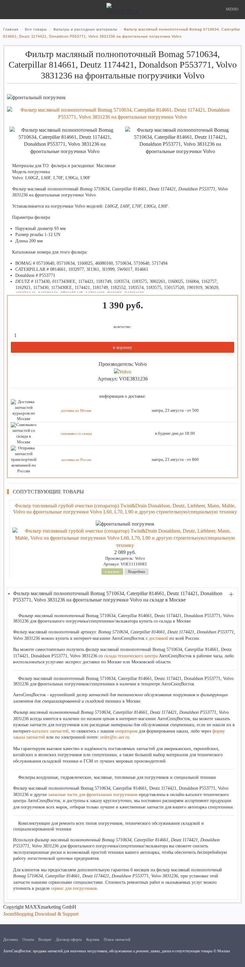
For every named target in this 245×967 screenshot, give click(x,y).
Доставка (10, 939)
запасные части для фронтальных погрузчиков (92, 794)
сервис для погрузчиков (74, 888)
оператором (126, 731)
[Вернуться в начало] (123, 9)
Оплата (28, 939)
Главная (11, 29)
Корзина (92, 939)
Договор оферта (69, 939)
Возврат (44, 939)
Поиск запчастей (117, 939)
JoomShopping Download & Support (40, 914)
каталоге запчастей (50, 731)
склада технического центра (131, 655)
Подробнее (136, 571)
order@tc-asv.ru (114, 737)
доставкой (158, 638)
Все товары (36, 29)
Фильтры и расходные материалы (85, 29)
